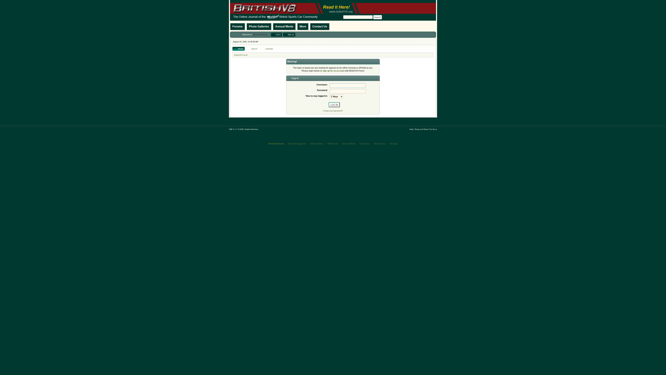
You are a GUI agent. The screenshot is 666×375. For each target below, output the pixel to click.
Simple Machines (251, 129)
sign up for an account (333, 71)
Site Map (393, 144)
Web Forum (332, 144)
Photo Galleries (259, 26)
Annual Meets (284, 26)
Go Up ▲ (433, 129)
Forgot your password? (333, 111)
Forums (237, 26)
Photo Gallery (316, 144)
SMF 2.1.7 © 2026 (236, 129)
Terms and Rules (421, 129)
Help (411, 129)
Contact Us (319, 26)
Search (377, 17)
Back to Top (379, 144)
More (303, 26)
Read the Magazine (297, 144)
